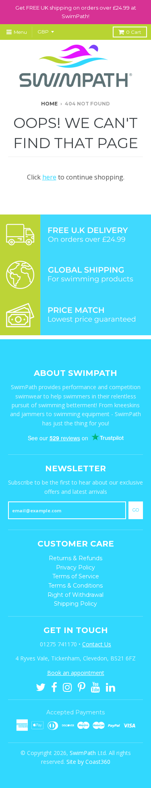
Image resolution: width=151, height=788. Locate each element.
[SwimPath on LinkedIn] (110, 686)
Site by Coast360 (88, 761)
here (49, 177)
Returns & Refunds (75, 558)
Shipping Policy (75, 603)
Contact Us (96, 644)
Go (135, 510)
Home (49, 104)
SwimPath (83, 753)
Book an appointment (75, 673)
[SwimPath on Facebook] (54, 686)
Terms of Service (75, 576)
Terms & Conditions (75, 585)
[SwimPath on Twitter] (41, 686)
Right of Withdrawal (75, 594)
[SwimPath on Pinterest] (81, 686)
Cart (133, 32)
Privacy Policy (75, 567)
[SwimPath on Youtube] (95, 686)
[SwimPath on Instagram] (67, 686)
